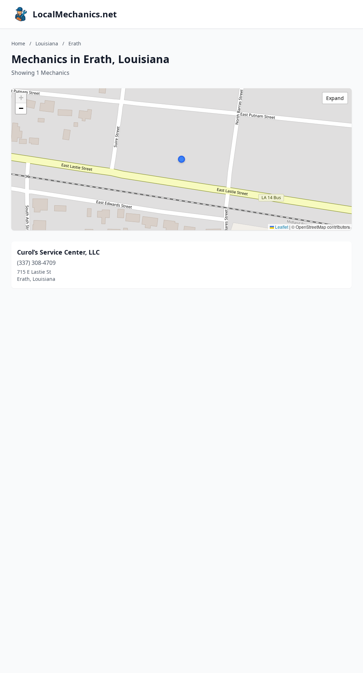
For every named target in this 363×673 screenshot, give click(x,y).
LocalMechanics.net (75, 14)
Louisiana (46, 43)
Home (18, 43)
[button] (181, 159)
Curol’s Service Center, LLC (58, 252)
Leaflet (281, 227)
